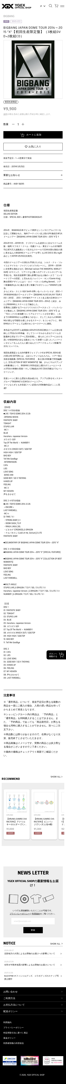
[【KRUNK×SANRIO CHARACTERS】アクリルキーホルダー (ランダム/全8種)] (17, 802)
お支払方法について (14, 1005)
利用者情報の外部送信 (13, 1043)
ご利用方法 (9, 998)
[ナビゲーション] (62, 6)
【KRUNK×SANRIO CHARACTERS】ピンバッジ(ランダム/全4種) (44, 821)
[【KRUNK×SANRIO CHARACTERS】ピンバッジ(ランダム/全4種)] (44, 802)
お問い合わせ (10, 992)
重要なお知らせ (11, 175)
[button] (60, 816)
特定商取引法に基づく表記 (15, 1032)
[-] (13, 124)
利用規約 (36, 913)
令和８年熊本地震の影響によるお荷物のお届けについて (29, 964)
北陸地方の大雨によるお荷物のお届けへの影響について (29, 953)
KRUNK (9, 815)
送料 (5, 114)
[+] (23, 124)
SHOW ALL (56, 776)
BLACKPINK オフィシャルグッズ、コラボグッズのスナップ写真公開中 (31, 977)
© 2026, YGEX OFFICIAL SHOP (32, 1074)
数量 (5, 124)
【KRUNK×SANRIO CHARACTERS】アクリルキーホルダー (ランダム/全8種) (16, 823)
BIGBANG (8, 16)
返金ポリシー (9, 1038)
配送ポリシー (10, 1011)
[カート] (56, 6)
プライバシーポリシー (20, 913)
